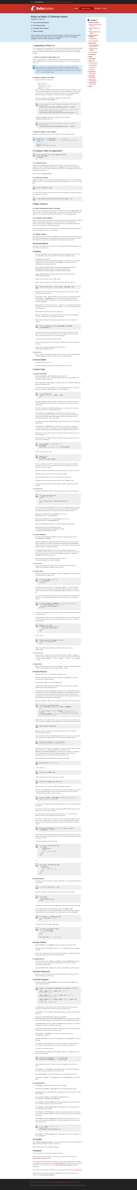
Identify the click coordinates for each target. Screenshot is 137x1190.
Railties (90, 56)
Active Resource (93, 79)
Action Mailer (92, 58)
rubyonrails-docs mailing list (47, 1174)
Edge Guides (59, 1163)
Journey (71, 214)
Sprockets (92, 69)
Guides (49, 2)
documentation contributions (40, 1158)
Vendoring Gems (93, 38)
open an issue (78, 1169)
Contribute (97, 8)
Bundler (62, 167)
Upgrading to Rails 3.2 (94, 22)
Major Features (92, 43)
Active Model (92, 75)
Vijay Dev (56, 1147)
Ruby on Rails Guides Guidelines (63, 1164)
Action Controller (93, 62)
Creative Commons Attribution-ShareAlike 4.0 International (60, 1182)
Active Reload (75, 210)
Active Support (92, 82)
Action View (92, 67)
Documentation (92, 54)
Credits (104, 8)
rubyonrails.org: (39, 2)
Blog (45, 2)
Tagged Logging (93, 52)
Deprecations (93, 73)
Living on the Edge (94, 40)
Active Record (92, 71)
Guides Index (85, 8)
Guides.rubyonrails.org (42, 9)
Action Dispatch (93, 65)
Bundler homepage (46, 173)
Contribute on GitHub (67, 2)
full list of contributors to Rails (44, 1142)
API (53, 2)
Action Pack (92, 61)
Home (76, 8)
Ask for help (58, 2)
